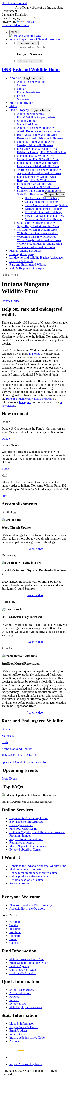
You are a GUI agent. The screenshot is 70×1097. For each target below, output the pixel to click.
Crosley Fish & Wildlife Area (35, 145)
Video (5, 469)
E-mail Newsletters (28, 92)
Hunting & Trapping (21, 254)
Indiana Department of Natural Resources (34, 39)
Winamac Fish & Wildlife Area (36, 247)
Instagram (25, 402)
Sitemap (14, 1000)
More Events (10, 778)
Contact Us (24, 88)
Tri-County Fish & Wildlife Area (37, 229)
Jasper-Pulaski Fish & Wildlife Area (39, 173)
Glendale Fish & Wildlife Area (35, 155)
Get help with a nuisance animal (29, 876)
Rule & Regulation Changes (26, 268)
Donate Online (11, 300)
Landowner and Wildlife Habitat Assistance (36, 257)
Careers (21, 85)
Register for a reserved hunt (26, 839)
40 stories (34, 353)
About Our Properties (30, 113)
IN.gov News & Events (23, 1027)
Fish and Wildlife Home (36, 69)
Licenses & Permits (21, 261)
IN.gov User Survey (21, 989)
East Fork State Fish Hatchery (43, 212)
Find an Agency (19, 966)
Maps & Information (21, 1023)
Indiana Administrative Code (27, 1037)
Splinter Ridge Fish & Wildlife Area (39, 190)
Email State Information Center (28, 962)
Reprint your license (21, 842)
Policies (14, 996)
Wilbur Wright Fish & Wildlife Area (39, 240)
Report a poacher (19, 883)
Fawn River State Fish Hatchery (44, 215)
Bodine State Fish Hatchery (42, 198)
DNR (6, 69)
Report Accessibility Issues (25, 1064)
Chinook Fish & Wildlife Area (35, 141)
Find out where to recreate (25, 869)
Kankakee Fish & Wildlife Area (36, 176)
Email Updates (18, 1030)
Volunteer (23, 99)
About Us (15, 78)
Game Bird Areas (27, 124)
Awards (14, 1041)
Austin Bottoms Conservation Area (38, 131)
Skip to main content (14, 3)
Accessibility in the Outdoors (27, 908)
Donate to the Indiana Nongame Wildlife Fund (37, 865)
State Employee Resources (25, 1007)
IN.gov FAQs (17, 1003)
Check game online (21, 825)
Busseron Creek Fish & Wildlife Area (40, 138)
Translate (30, 21)
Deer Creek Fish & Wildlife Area (37, 148)
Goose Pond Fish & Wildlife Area (38, 159)
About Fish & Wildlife (31, 81)
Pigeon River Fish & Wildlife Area (38, 187)
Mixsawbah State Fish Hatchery (44, 219)
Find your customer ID (23, 828)
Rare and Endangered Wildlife (27, 264)
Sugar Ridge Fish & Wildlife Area (38, 226)
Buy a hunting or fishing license (28, 818)
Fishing (13, 106)
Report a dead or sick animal (26, 879)
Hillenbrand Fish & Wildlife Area (37, 162)
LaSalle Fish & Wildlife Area (35, 183)
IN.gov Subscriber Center (25, 849)
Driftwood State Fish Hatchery (44, 208)
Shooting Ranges (27, 120)
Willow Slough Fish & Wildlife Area (39, 243)
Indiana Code (17, 1034)
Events (21, 95)
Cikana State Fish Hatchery (42, 201)
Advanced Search (20, 993)
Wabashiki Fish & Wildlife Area (36, 236)
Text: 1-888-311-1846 (22, 973)
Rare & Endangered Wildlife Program (29, 398)
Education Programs (21, 102)
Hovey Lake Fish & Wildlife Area (38, 166)
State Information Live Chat (26, 959)
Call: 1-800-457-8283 (22, 969)
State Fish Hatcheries (30, 194)
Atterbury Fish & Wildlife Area (36, 127)
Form (5, 495)
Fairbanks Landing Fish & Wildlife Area (41, 152)
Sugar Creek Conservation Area (36, 222)
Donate (6, 438)
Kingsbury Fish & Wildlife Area (36, 180)
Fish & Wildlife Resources (25, 250)
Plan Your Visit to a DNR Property (30, 905)
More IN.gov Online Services (27, 846)
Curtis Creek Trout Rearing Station (46, 205)
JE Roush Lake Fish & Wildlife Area (39, 169)
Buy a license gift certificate (26, 821)
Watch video (35, 548)
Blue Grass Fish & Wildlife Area (37, 134)
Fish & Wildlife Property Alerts (36, 117)
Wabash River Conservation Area (37, 233)
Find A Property (19, 110)
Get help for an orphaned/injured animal (33, 872)
